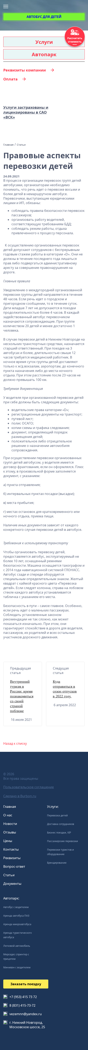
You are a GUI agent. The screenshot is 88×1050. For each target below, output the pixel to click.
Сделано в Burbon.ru (19, 796)
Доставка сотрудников (60, 824)
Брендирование (57, 862)
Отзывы (9, 832)
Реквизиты (11, 858)
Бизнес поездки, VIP (59, 832)
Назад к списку (15, 743)
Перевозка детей (57, 815)
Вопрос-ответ (14, 866)
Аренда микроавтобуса (17, 924)
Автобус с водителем (16, 907)
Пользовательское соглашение (28, 787)
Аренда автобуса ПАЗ (16, 915)
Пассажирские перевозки (62, 841)
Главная (9, 806)
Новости (10, 823)
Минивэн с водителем (16, 967)
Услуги (44, 41)
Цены (7, 841)
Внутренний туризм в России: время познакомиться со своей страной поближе (21, 696)
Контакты (11, 849)
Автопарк (44, 54)
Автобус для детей (44, 16)
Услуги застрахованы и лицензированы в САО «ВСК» (25, 112)
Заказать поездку (25, 984)
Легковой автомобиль (16, 946)
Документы (12, 883)
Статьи (9, 875)
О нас (7, 815)
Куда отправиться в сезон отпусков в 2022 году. (65, 688)
